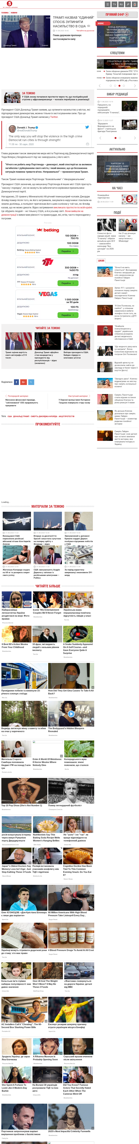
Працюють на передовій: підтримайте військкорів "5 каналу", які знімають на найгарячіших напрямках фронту (109, 112)
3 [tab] (119, 86)
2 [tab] (127, 47)
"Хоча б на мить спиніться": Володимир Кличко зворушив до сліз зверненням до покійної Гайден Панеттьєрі (126, 274)
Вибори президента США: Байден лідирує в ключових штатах (76, 355)
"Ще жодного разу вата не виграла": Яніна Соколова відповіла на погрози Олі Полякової (126, 350)
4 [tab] (124, 86)
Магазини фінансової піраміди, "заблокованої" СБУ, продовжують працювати (21, 403)
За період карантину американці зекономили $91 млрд (78, 572)
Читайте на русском (85, 30)
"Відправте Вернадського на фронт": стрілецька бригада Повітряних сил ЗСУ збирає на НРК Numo (107, 130)
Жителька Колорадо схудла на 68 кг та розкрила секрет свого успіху (16, 572)
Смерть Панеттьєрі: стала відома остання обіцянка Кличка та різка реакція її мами (125, 399)
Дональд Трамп (21, 416)
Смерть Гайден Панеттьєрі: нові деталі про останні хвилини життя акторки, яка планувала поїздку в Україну (126, 437)
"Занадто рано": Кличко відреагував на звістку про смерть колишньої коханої (126, 383)
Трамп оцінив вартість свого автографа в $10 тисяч (16, 355)
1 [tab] (107, 47)
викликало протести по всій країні (72, 207)
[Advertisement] (48, 271)
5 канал (45, 45)
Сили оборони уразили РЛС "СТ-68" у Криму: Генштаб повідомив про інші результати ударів (116, 74)
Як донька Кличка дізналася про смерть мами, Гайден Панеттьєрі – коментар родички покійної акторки (126, 417)
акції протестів (66, 416)
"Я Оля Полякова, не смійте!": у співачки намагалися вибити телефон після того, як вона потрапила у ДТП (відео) (125, 312)
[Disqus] (47, 466)
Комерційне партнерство (104, 196)
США (10, 416)
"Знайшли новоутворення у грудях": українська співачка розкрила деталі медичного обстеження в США (124, 332)
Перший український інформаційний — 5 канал (9, 4)
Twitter (54, 117)
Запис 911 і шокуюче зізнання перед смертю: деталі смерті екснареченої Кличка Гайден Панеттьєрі (126, 293)
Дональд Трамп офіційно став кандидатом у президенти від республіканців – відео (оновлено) (47, 357)
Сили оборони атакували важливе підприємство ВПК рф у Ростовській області (116, 80)
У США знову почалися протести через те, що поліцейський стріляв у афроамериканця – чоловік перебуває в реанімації (55, 98)
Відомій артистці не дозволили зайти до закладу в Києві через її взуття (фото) (126, 366)
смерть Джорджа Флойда (44, 416)
